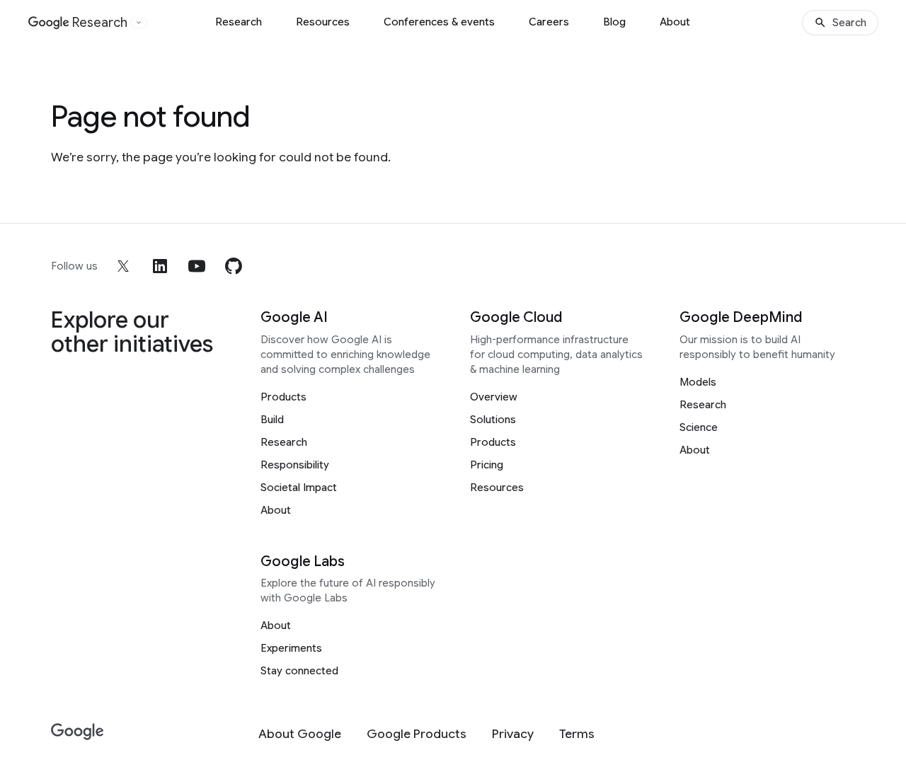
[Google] (77, 732)
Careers (549, 22)
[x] (123, 266)
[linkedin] (160, 266)
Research (238, 22)
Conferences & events (439, 22)
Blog (614, 22)
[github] (234, 266)
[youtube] (197, 266)
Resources (323, 22)
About (675, 22)
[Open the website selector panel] (138, 22)
